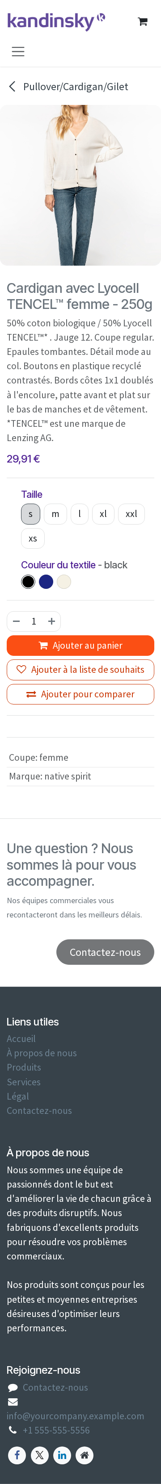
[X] (40, 1455)
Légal (18, 1096)
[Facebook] (17, 1455)
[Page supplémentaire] (84, 1455)
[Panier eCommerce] (142, 21)
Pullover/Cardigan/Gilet (74, 86)
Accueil (21, 1039)
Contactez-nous (39, 1111)
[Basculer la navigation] (18, 51)
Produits (24, 1067)
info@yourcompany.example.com (75, 1416)
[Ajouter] (52, 621)
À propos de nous (42, 1053)
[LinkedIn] (62, 1455)
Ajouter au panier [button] (87, 645)
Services (24, 1082)
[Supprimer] (16, 621)
